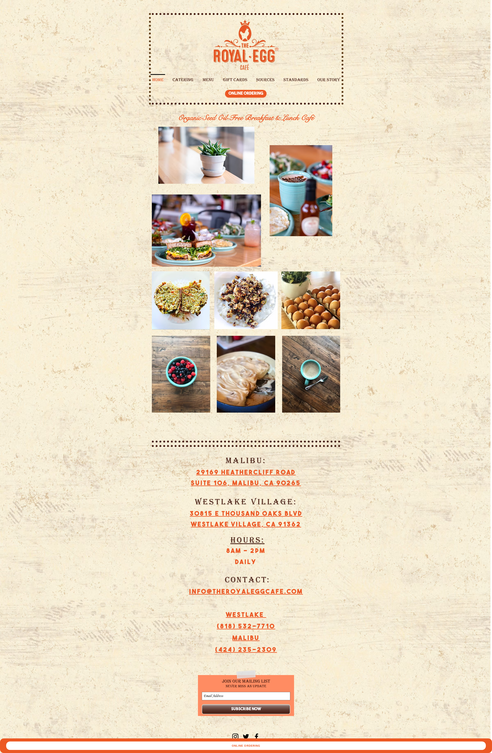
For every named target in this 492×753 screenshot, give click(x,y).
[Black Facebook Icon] (256, 736)
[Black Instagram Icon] (235, 736)
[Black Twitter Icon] (246, 736)
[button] (208, 78)
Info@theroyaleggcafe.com (246, 592)
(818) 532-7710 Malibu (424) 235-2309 (246, 638)
